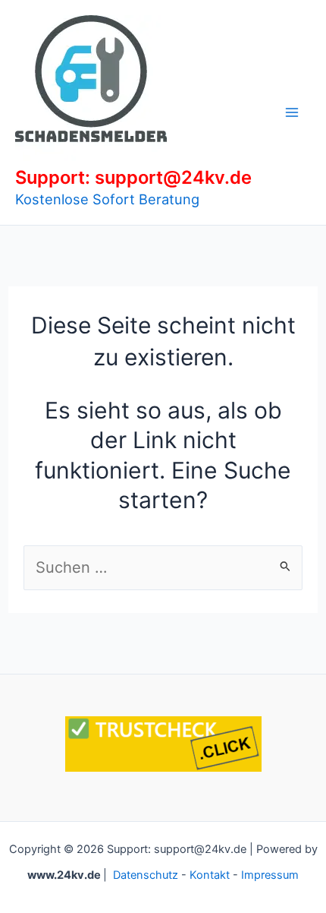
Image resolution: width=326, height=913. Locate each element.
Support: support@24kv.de (133, 177)
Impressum (270, 875)
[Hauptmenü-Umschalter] (292, 112)
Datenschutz (145, 875)
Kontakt (210, 875)
